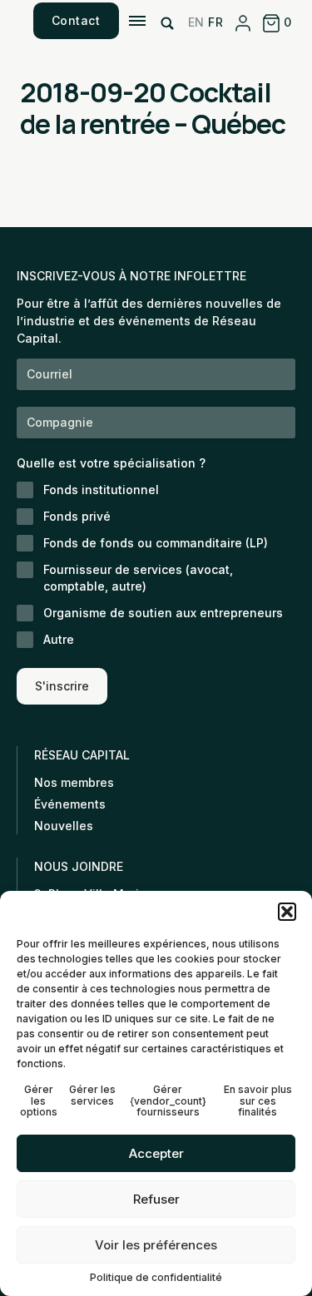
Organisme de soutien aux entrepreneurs (163, 613)
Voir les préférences (156, 1245)
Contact (76, 20)
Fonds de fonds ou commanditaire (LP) (155, 543)
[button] (287, 911)
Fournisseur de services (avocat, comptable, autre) (138, 577)
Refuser (156, 1199)
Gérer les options (38, 1101)
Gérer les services (92, 1095)
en (196, 22)
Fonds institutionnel (101, 489)
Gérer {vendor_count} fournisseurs (168, 1101)
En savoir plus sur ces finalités (258, 1101)
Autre (58, 639)
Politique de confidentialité (156, 1277)
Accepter (156, 1153)
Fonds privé (77, 516)
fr (215, 22)
